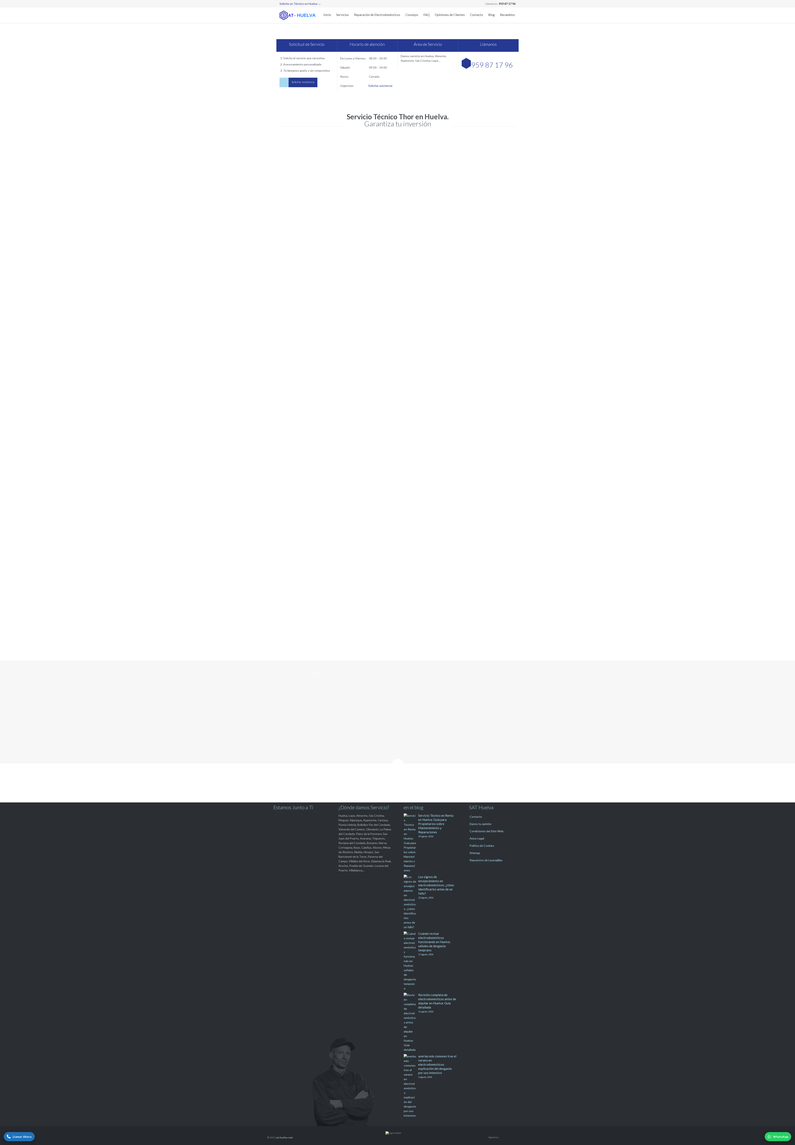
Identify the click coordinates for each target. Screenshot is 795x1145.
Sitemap (475, 853)
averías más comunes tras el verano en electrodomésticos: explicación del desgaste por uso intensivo (437, 1064)
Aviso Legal (477, 838)
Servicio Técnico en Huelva (296, 275)
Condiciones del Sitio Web (487, 831)
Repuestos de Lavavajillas (486, 860)
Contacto (476, 816)
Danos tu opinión (480, 824)
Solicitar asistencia (380, 85)
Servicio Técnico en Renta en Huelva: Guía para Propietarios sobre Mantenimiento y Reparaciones (435, 824)
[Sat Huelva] (298, 15)
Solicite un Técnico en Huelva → (300, 3)
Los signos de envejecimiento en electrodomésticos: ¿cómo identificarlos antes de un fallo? (436, 885)
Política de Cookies (482, 845)
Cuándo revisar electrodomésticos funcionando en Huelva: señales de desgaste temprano (434, 942)
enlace (487, 515)
